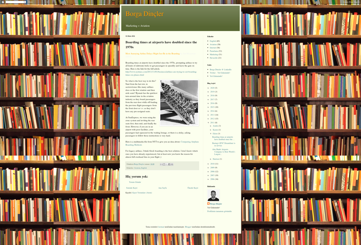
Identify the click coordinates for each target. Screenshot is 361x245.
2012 (212, 118)
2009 (212, 167)
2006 (212, 179)
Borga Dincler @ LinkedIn (220, 69)
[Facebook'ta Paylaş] (169, 164)
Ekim (215, 133)
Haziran (216, 159)
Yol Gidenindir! (216, 76)
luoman (161, 226)
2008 (212, 171)
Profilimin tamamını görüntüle (219, 211)
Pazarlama (214, 51)
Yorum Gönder (135, 182)
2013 (212, 114)
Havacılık (213, 57)
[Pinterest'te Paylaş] (172, 164)
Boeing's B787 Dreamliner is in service (223, 144)
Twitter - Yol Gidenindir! (220, 72)
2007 (212, 175)
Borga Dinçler (145, 13)
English (144, 168)
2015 (212, 107)
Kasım (215, 129)
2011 (212, 122)
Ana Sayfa (162, 187)
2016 (212, 103)
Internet (213, 47)
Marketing (214, 54)
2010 (212, 163)
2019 (212, 91)
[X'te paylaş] (166, 164)
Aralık (215, 125)
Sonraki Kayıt (131, 187)
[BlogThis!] (164, 164)
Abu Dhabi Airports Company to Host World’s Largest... (223, 151)
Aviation (137, 168)
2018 (212, 95)
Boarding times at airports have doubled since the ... (223, 138)
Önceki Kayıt (193, 187)
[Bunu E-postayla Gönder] (161, 164)
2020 (212, 87)
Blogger (188, 226)
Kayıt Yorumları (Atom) (142, 192)
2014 (212, 111)
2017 (212, 99)
